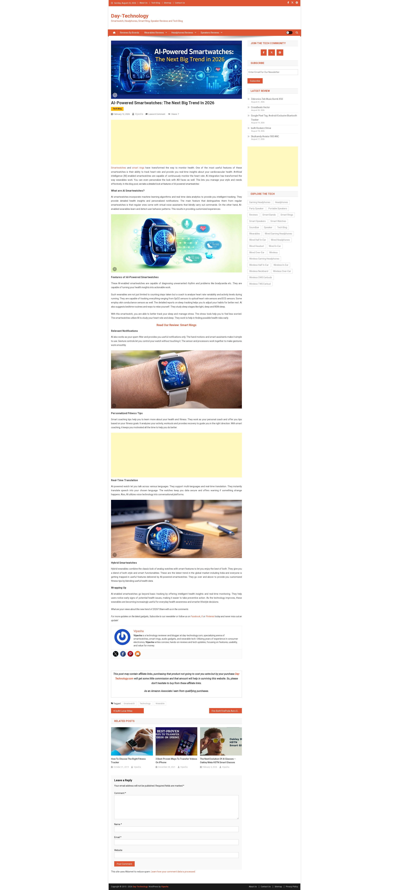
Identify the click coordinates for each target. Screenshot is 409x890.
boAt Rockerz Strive (261, 128)
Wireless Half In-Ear (259, 265)
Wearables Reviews (154, 32)
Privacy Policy (292, 887)
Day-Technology (129, 16)
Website (118, 850)
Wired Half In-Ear (257, 240)
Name (118, 824)
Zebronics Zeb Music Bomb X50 (267, 99)
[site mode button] (289, 32)
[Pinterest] (130, 654)
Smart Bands (269, 214)
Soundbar (254, 227)
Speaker (268, 227)
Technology (145, 703)
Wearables (254, 233)
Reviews (253, 214)
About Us (143, 3)
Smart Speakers (257, 221)
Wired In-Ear (275, 246)
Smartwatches (118, 167)
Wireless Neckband (258, 271)
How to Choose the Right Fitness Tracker (128, 761)
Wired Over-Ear (256, 252)
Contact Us (180, 3)
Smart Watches (278, 221)
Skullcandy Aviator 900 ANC (265, 136)
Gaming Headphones (259, 202)
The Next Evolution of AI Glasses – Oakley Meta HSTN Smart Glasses (218, 761)
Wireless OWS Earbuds (260, 277)
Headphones (281, 202)
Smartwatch (129, 703)
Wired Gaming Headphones (278, 233)
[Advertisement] (176, 142)
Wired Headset (256, 246)
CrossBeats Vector (260, 107)
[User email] (138, 654)
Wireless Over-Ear (282, 271)
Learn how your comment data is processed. (173, 871)
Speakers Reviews (210, 32)
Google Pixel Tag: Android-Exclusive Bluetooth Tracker (274, 117)
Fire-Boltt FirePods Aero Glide (226, 711)
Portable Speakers (277, 208)
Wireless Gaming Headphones (264, 258)
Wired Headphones (280, 240)
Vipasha (139, 114)
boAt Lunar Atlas (124, 711)
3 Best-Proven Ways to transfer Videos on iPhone (176, 761)
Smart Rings (287, 214)
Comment (120, 793)
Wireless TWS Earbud (260, 284)
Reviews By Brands (129, 32)
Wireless (273, 252)
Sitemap (167, 3)
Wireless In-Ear (281, 265)
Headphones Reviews (182, 32)
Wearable (160, 703)
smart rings (138, 167)
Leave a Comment (156, 114)
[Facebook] (123, 654)
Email (117, 837)
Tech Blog (155, 3)
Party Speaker (256, 208)
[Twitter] (116, 654)
